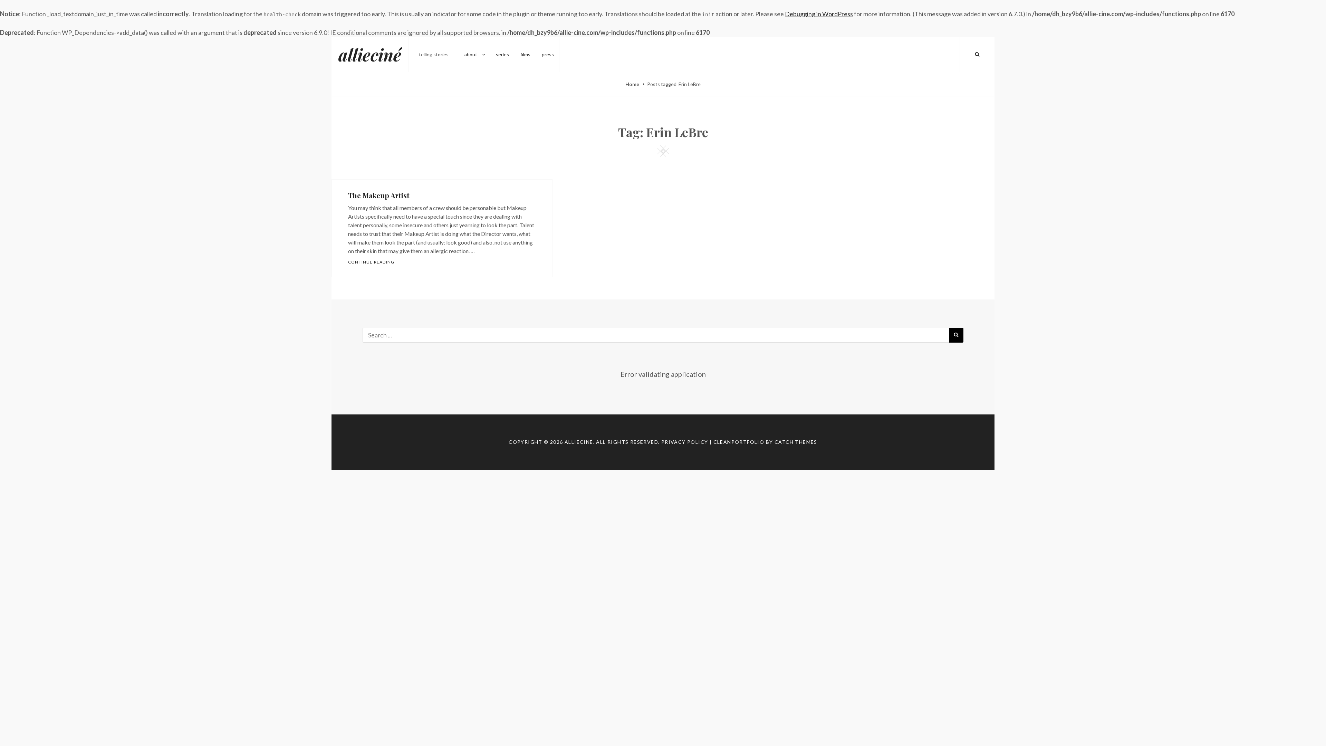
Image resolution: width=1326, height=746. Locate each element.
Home (632, 84)
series (502, 54)
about (470, 54)
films (525, 54)
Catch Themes (796, 442)
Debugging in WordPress (819, 14)
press (548, 54)
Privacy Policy (684, 442)
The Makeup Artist (379, 195)
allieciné (369, 55)
